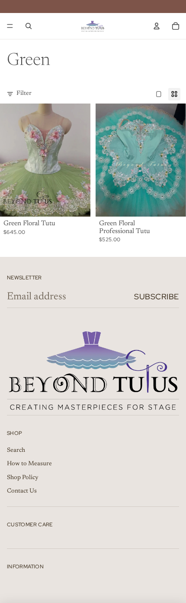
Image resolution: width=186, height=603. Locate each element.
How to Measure (29, 464)
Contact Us (22, 491)
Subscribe (156, 297)
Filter (24, 94)
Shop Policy (22, 478)
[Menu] (10, 26)
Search (16, 450)
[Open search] (28, 26)
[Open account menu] (156, 26)
